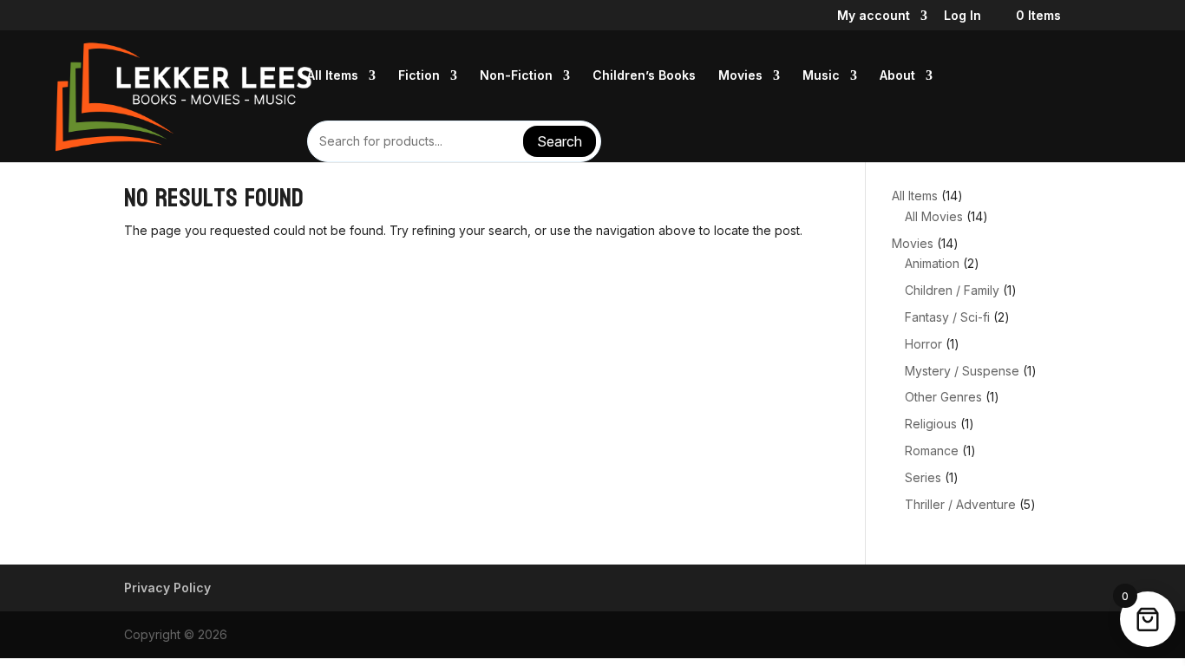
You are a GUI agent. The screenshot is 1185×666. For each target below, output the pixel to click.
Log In (962, 16)
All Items (332, 75)
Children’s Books (644, 75)
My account (873, 16)
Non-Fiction (516, 75)
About (897, 75)
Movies (740, 75)
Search (559, 141)
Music (821, 75)
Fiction (419, 75)
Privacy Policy (167, 587)
